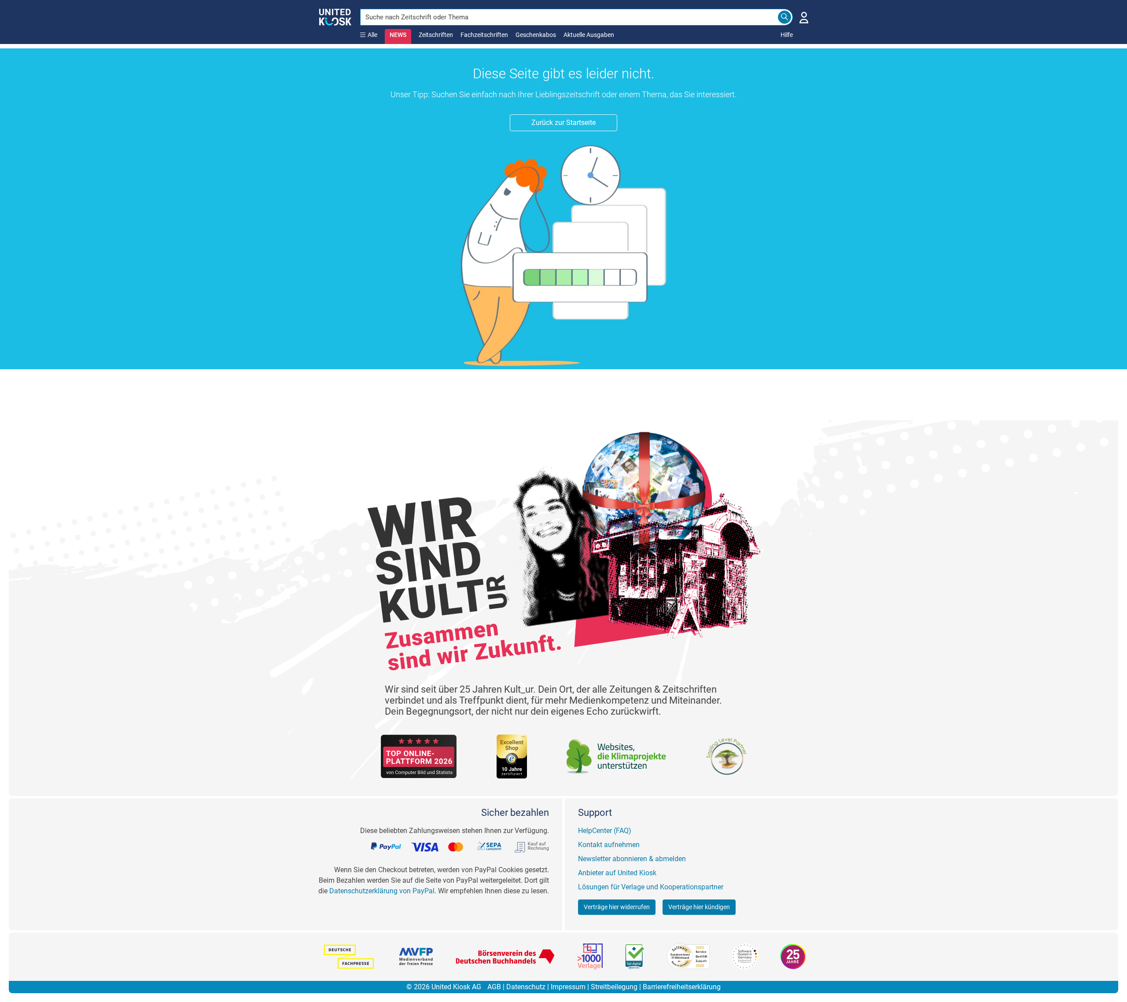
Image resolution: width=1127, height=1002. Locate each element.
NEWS (398, 34)
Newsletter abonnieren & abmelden (632, 859)
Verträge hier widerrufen (617, 906)
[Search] (784, 17)
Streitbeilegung (614, 987)
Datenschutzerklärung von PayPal (382, 891)
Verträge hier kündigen (699, 906)
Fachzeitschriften (484, 34)
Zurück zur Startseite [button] (563, 122)
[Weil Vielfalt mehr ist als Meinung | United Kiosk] (335, 16)
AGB (494, 987)
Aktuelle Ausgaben (589, 34)
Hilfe (787, 34)
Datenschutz (525, 987)
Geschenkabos (536, 34)
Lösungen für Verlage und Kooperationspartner (650, 887)
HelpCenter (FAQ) (604, 830)
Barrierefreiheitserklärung (682, 987)
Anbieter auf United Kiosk (617, 873)
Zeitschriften (436, 34)
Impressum (568, 987)
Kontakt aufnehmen (609, 845)
